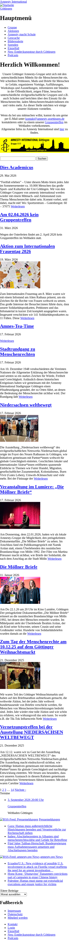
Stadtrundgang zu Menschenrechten (17, 351)
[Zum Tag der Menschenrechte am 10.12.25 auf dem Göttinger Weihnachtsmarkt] (20, 688)
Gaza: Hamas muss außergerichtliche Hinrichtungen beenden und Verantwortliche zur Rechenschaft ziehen (37, 829)
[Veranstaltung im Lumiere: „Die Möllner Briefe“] (20, 527)
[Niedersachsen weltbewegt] (19, 440)
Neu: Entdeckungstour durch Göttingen (31, 51)
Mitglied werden (18, 917)
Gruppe (12, 27)
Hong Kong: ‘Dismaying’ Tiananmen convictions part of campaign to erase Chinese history (37, 875)
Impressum (14, 910)
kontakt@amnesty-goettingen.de (44, 118)
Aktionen (13, 31)
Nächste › (20, 789)
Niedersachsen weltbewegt (26, 404)
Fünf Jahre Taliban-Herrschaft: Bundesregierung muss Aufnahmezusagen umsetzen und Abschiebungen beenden (37, 847)
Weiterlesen (18, 206)
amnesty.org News (51, 856)
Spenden (13, 44)
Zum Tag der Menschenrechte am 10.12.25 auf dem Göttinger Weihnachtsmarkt (33, 646)
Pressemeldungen (49, 819)
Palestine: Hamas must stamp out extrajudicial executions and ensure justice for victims (35, 882)
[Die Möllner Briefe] (20, 602)
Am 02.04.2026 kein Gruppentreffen (19, 217)
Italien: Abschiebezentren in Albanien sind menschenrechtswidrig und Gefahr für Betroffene (37, 838)
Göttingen (6, 8)
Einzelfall (13, 48)
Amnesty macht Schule (22, 34)
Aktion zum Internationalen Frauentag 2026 (27, 249)
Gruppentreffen (54, 122)
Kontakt (12, 924)
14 (12, 789)
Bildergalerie (15, 41)
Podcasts (13, 55)
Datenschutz (15, 914)
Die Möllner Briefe (18, 566)
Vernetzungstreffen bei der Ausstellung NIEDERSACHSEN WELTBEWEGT (31, 732)
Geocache (14, 37)
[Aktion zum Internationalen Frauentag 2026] (20, 287)
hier (62, 129)
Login (11, 927)
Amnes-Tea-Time (17, 326)
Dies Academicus (16, 167)
